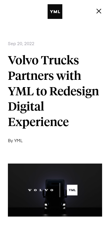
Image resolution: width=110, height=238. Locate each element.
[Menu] (99, 11)
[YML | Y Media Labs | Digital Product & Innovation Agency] (62, 11)
